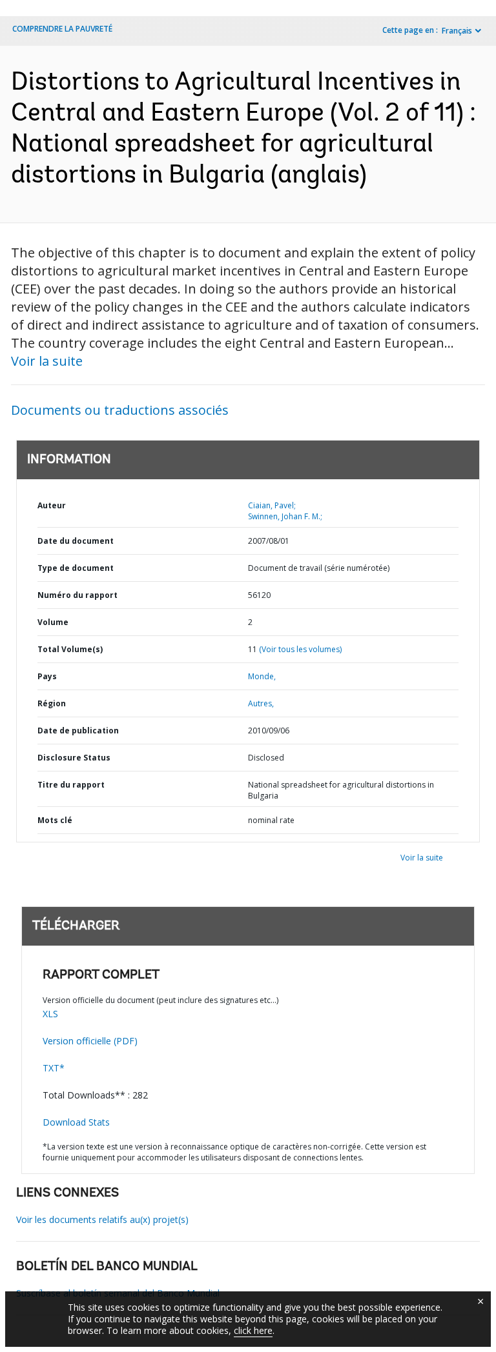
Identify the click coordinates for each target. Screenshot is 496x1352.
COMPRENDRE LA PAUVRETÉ (62, 28)
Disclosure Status (73, 757)
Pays (47, 676)
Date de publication (78, 730)
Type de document (75, 567)
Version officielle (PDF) (90, 1041)
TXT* (54, 1068)
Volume (52, 622)
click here (253, 1330)
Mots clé (54, 820)
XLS (50, 1014)
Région (51, 703)
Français (457, 30)
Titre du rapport (71, 784)
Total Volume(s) (70, 649)
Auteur (51, 505)
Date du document (75, 540)
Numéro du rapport (77, 595)
